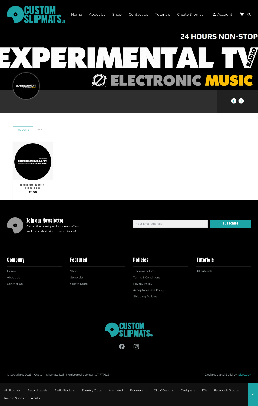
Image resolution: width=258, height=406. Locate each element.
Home (11, 271)
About (41, 129)
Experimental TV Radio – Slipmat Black (33, 186)
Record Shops (14, 398)
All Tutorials (204, 271)
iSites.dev (244, 374)
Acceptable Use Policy (148, 290)
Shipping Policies (145, 296)
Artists (35, 398)
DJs (204, 390)
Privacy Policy (142, 283)
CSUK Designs (164, 390)
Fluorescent (138, 390)
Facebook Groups (226, 390)
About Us (13, 277)
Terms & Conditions (146, 277)
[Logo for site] (36, 14)
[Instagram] (136, 347)
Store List (76, 277)
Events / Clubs (92, 390)
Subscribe (231, 223)
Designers (188, 390)
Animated (116, 390)
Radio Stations (64, 390)
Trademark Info (143, 271)
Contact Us (15, 283)
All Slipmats (12, 390)
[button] (249, 14)
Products (22, 129)
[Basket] (242, 14)
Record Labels (37, 390)
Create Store (79, 283)
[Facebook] (122, 346)
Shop (74, 271)
